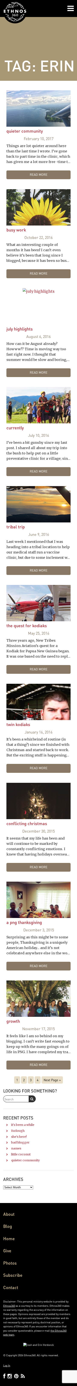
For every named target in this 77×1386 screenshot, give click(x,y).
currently (15, 427)
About (9, 1214)
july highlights (19, 329)
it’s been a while (22, 1125)
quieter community (24, 131)
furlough (18, 1131)
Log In (6, 1365)
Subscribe (12, 1275)
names (16, 1148)
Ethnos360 (9, 1305)
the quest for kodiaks (26, 625)
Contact (10, 1287)
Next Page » (52, 1080)
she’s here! (19, 1137)
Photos (10, 1263)
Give (7, 1250)
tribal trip (15, 526)
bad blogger (20, 1142)
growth (13, 1021)
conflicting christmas (26, 823)
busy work (16, 230)
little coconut (21, 1154)
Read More (38, 174)
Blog (7, 1226)
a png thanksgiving (24, 922)
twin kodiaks (18, 724)
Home (9, 1238)
